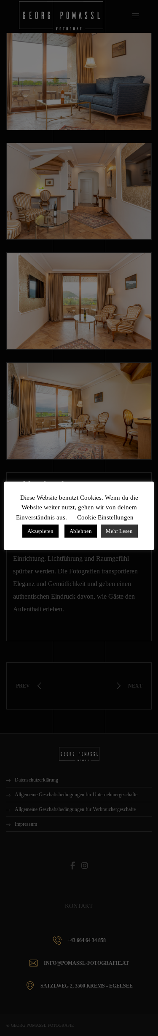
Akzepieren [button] (40, 531)
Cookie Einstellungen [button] (105, 517)
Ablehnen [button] (81, 531)
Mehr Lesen (119, 531)
